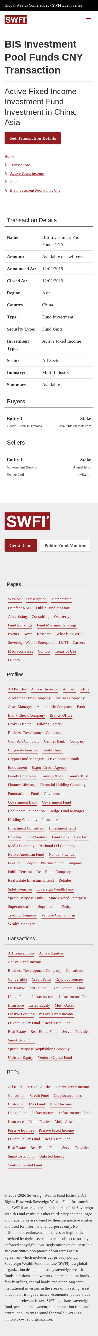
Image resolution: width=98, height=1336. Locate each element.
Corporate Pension (23, 750)
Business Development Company (34, 732)
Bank (81, 707)
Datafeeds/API (19, 608)
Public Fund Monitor (65, 545)
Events (13, 634)
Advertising (17, 616)
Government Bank (22, 802)
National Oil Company (57, 846)
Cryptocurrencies (69, 979)
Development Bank (63, 759)
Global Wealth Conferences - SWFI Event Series (43, 5)
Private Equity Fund (24, 1023)
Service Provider (75, 1031)
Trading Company (22, 915)
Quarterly (62, 616)
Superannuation (21, 906)
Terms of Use (65, 651)
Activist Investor (44, 689)
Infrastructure (43, 997)
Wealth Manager (21, 924)
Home (9, 156)
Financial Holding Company (63, 785)
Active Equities (51, 953)
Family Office (52, 776)
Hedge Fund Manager (66, 811)
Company (77, 741)
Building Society (48, 724)
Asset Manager (20, 707)
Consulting (40, 616)
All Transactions (21, 953)
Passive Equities (21, 1014)
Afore (85, 689)
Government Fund (56, 802)
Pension (14, 863)
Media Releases (20, 651)
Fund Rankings (20, 625)
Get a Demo (21, 545)
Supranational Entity (54, 906)
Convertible (17, 979)
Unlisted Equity (20, 1057)
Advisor (69, 689)
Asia (13, 182)
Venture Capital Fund (55, 1057)
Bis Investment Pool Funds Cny (35, 190)
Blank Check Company (26, 715)
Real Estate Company (53, 872)
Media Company (21, 846)
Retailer (65, 880)
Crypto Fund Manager (26, 759)
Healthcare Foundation (26, 811)
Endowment (17, 767)
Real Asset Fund (58, 1023)
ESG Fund (38, 988)
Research (44, 634)
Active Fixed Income (27, 173)
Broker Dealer (19, 724)
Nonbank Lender (62, 854)
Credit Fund (41, 979)
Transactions (20, 165)
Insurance (50, 819)
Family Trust (78, 776)
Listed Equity (39, 1005)
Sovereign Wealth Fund (55, 889)
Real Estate (17, 1031)
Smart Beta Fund (21, 1040)
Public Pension (20, 872)
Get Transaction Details (32, 138)
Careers (79, 642)
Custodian (16, 1104)
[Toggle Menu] (88, 20)
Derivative (16, 988)
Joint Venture (36, 837)
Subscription (36, 599)
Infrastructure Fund (74, 997)
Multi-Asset (64, 1005)
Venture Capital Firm (58, 915)
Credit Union (52, 750)
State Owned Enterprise (68, 898)
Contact (44, 651)
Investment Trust (62, 828)
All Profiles (17, 689)
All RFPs (15, 1087)
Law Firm (81, 837)
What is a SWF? (69, 634)
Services (15, 599)
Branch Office (61, 715)
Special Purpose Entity (26, 898)
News (27, 634)
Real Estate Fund (44, 1031)
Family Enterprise (22, 776)
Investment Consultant (26, 828)
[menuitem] (15, 599)
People (30, 863)
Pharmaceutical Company (61, 863)
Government (54, 793)
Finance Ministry (22, 785)
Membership (61, 599)
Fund (35, 793)
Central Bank (54, 741)
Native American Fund (26, 854)
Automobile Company (54, 707)
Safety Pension (20, 889)
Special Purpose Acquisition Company (39, 1049)
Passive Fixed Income (56, 1014)
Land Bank (61, 837)
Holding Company (23, 819)
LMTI (63, 642)
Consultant (74, 970)
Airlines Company (70, 698)
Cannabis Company (23, 741)
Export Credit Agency (49, 767)
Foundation (17, 793)
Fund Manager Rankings (57, 625)
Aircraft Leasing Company (29, 698)
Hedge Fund (18, 997)
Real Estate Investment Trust (31, 880)
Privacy (14, 660)
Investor (14, 837)
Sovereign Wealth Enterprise (31, 642)
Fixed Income (61, 988)
